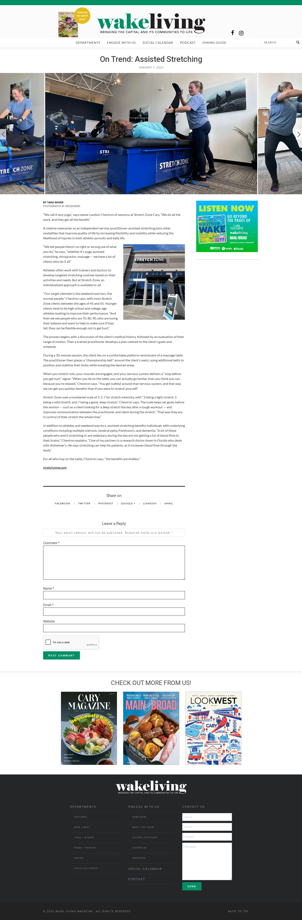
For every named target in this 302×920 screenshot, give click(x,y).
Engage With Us (121, 42)
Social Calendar (158, 42)
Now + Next (82, 827)
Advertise (140, 848)
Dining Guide (214, 42)
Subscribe (140, 817)
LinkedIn (150, 503)
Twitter (84, 503)
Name (48, 588)
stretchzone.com (55, 467)
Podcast (188, 42)
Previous (3, 134)
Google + (128, 503)
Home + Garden (85, 848)
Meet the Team (143, 827)
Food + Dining (84, 837)
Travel (79, 858)
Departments (88, 42)
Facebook (63, 503)
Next (299, 134)
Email (169, 503)
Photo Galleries (86, 868)
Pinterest (106, 503)
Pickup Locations (145, 837)
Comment (51, 543)
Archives (139, 858)
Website (49, 621)
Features (80, 817)
